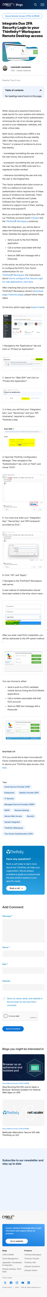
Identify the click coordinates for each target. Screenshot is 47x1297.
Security (30, 816)
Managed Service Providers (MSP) (19, 804)
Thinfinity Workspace (17, 221)
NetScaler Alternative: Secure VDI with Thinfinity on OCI (21, 1133)
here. (4, 767)
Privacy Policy (7, 1287)
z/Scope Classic (30, 1270)
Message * (7, 916)
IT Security (9, 798)
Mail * (5, 964)
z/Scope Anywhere (32, 1266)
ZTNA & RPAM (8, 1255)
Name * (6, 947)
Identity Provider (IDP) (29, 793)
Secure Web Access (13, 816)
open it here (37, 307)
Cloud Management (10, 1258)
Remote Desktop (22, 810)
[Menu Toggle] (42, 4)
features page (16, 294)
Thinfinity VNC (30, 1262)
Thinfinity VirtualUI (31, 1258)
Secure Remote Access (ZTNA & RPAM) (22, 16)
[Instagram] (17, 1283)
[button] (40, 90)
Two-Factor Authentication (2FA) (18, 834)
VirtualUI (35, 218)
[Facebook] (11, 1283)
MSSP (7, 810)
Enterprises (9, 793)
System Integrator (12, 822)
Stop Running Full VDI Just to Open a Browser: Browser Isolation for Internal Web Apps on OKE (21, 1090)
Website (6, 981)
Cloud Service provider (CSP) (17, 787)
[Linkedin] (28, 1283)
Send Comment (13, 1029)
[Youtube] (22, 1283)
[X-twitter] (5, 1283)
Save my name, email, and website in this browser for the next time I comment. (25, 1002)
